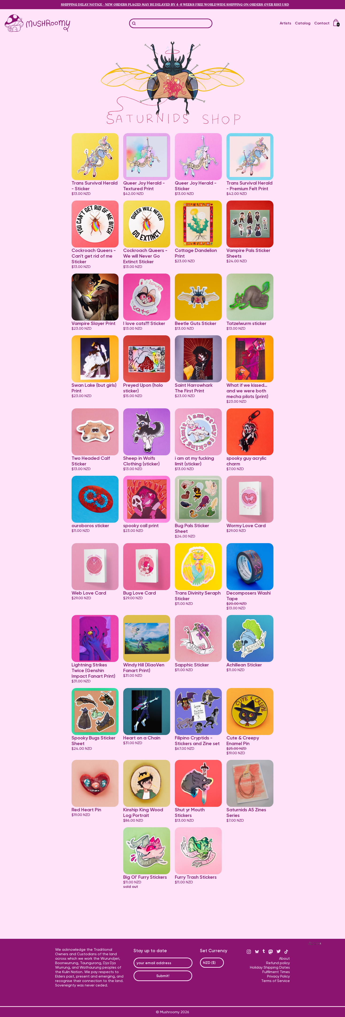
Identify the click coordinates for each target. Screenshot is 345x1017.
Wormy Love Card (246, 525)
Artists (285, 23)
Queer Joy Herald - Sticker (195, 185)
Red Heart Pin (86, 809)
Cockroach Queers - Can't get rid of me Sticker (94, 255)
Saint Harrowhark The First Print (194, 388)
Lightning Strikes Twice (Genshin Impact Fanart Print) (93, 670)
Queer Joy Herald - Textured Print (144, 185)
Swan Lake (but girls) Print (94, 388)
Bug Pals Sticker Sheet (192, 528)
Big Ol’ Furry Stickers (145, 877)
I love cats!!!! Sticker (144, 323)
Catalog (302, 23)
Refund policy (278, 963)
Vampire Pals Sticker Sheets (248, 253)
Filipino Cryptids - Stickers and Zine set (197, 740)
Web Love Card (89, 593)
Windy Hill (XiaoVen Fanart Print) (143, 667)
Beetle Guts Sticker (195, 323)
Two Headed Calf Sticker (91, 461)
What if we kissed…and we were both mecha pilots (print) (247, 390)
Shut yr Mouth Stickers (190, 812)
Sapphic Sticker (192, 665)
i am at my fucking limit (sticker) (194, 461)
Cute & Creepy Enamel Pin (242, 740)
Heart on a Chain (141, 738)
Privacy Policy (278, 976)
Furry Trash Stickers (196, 877)
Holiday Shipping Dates (270, 967)
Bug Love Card (139, 593)
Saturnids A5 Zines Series (246, 812)
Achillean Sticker (244, 665)
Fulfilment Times (276, 972)
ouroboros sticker (90, 525)
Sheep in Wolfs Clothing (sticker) (141, 461)
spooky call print (141, 525)
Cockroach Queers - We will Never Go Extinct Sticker (145, 255)
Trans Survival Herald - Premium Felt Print (249, 185)
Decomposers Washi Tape (248, 595)
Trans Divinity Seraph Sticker (198, 595)
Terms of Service (275, 980)
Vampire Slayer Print (93, 323)
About (284, 958)
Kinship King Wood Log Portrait (143, 812)
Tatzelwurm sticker (246, 323)
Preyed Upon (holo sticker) (143, 388)
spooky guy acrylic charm (246, 461)
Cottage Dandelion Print (196, 253)
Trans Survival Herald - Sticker (95, 185)
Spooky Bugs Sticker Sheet (93, 740)
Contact (322, 23)
